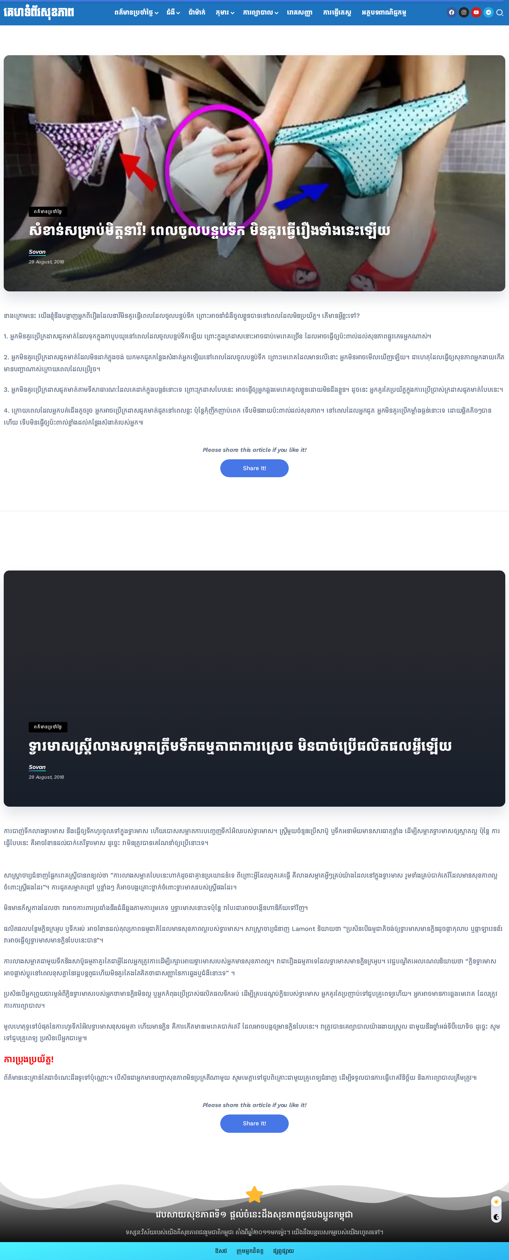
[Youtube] (476, 12)
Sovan (37, 251)
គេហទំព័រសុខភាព (39, 12)
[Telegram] (488, 12)
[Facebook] (451, 12)
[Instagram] (464, 12)
